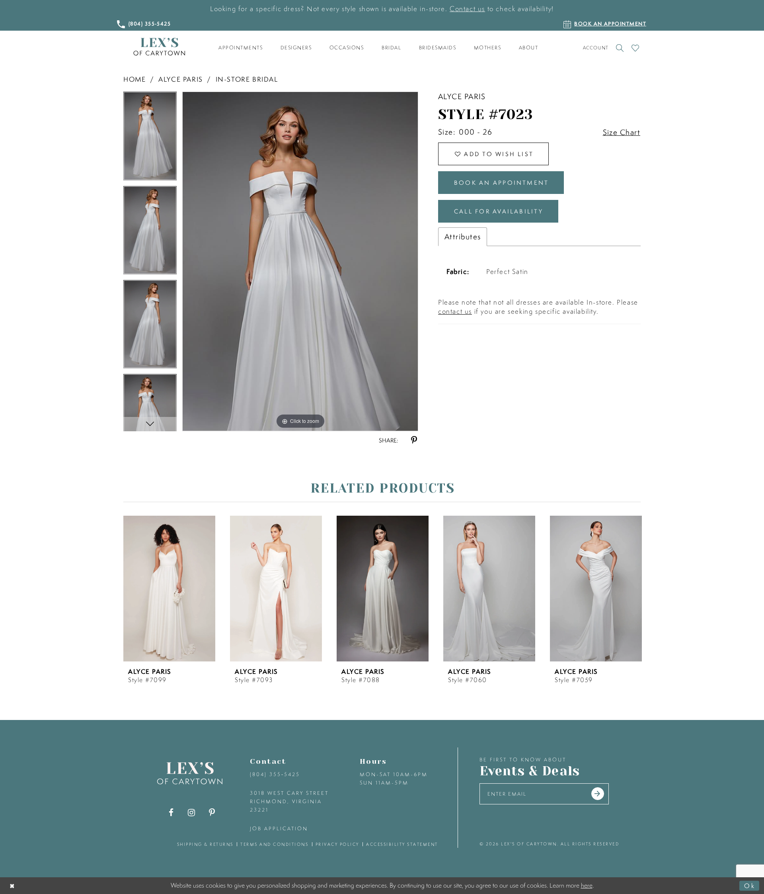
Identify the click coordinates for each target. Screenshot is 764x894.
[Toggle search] (620, 47)
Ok (749, 885)
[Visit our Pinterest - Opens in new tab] (212, 812)
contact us (455, 311)
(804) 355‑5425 (275, 774)
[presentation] (169, 588)
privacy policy (337, 844)
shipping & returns (205, 844)
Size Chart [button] (621, 132)
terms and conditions (274, 844)
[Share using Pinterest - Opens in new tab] (414, 440)
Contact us (467, 8)
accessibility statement (402, 844)
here (586, 885)
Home (134, 79)
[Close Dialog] (12, 885)
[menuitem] (241, 47)
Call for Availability (498, 211)
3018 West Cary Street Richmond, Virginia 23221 (289, 801)
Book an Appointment (501, 182)
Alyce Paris (180, 79)
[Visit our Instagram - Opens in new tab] (191, 812)
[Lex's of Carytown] (159, 47)
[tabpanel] (150, 139)
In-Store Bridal (247, 79)
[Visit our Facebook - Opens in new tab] (171, 812)
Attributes (462, 236)
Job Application (279, 828)
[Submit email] (597, 793)
